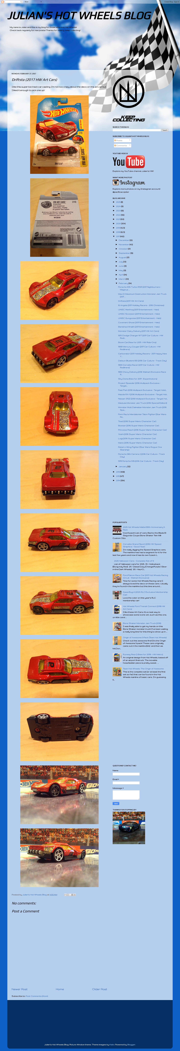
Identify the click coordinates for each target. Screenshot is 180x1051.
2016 (118, 472)
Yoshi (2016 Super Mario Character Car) (137, 434)
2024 (118, 206)
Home (60, 989)
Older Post (99, 989)
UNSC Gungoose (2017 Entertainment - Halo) (139, 318)
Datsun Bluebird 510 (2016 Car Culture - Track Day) (142, 361)
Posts (119, 140)
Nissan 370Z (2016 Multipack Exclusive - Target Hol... (143, 399)
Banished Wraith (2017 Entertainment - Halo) (139, 327)
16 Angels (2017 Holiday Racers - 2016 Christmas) (141, 305)
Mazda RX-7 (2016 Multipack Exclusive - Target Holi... (143, 394)
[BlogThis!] (67, 895)
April (121, 275)
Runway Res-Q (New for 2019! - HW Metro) (143, 654)
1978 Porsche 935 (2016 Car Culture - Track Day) (141, 461)
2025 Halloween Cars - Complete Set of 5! (134, 561)
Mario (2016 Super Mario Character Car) (137, 443)
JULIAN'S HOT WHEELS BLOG (78, 15)
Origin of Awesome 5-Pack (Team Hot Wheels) (145, 637)
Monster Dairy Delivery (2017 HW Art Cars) (138, 331)
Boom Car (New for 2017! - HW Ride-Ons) (137, 342)
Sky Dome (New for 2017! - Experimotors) (137, 379)
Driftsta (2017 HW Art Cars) (131, 301)
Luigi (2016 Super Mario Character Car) (137, 438)
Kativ (112, 1045)
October (123, 249)
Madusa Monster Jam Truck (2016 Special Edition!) (142, 403)
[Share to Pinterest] (74, 895)
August (123, 257)
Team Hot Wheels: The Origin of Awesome (143, 669)
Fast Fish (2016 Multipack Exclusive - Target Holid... (142, 390)
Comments (121, 145)
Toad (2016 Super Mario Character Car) (137, 421)
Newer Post (20, 989)
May (121, 270)
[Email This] (65, 895)
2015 (118, 476)
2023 (118, 211)
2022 (118, 215)
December (124, 240)
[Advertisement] (83, 52)
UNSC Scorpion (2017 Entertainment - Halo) (139, 314)
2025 (118, 202)
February (123, 283)
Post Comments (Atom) (37, 996)
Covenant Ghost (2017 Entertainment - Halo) (139, 322)
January (123, 466)
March (122, 279)
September (125, 253)
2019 (118, 228)
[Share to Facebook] (72, 895)
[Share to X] (70, 895)
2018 (118, 232)
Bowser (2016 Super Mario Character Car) (138, 426)
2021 (118, 219)
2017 (118, 236)
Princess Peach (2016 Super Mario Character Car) (142, 430)
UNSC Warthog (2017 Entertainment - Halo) (138, 310)
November (124, 244)
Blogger (131, 1045)
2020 (118, 223)
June (121, 266)
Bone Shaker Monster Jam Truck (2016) (142, 623)
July (121, 262)
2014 (118, 480)
